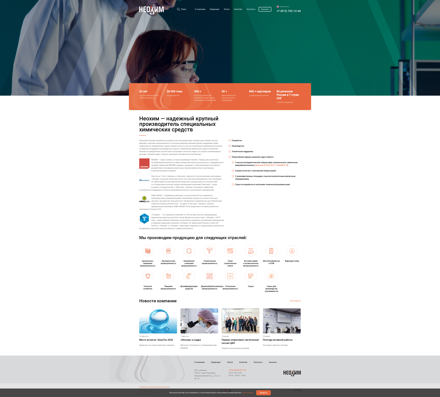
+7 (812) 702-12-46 (289, 11)
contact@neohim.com (237, 370)
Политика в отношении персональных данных (154, 387)
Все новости (295, 301)
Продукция (214, 9)
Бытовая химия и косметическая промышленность (250, 263)
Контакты (251, 9)
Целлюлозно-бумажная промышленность (147, 263)
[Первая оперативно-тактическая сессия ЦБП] (240, 321)
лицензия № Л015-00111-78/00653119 (271, 165)
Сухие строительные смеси (230, 263)
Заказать (265, 9)
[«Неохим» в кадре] (199, 321)
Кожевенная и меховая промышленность (189, 263)
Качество (238, 9)
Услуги (227, 9)
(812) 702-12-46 (235, 373)
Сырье (251, 286)
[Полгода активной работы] (282, 321)
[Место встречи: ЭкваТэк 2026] (158, 321)
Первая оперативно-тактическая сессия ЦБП (240, 341)
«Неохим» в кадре (190, 339)
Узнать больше (247, 393)
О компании (200, 9)
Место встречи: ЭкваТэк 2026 (156, 339)
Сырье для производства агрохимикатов (271, 288)
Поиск (183, 9)
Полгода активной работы (278, 339)
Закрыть (263, 393)
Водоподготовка (292, 261)
